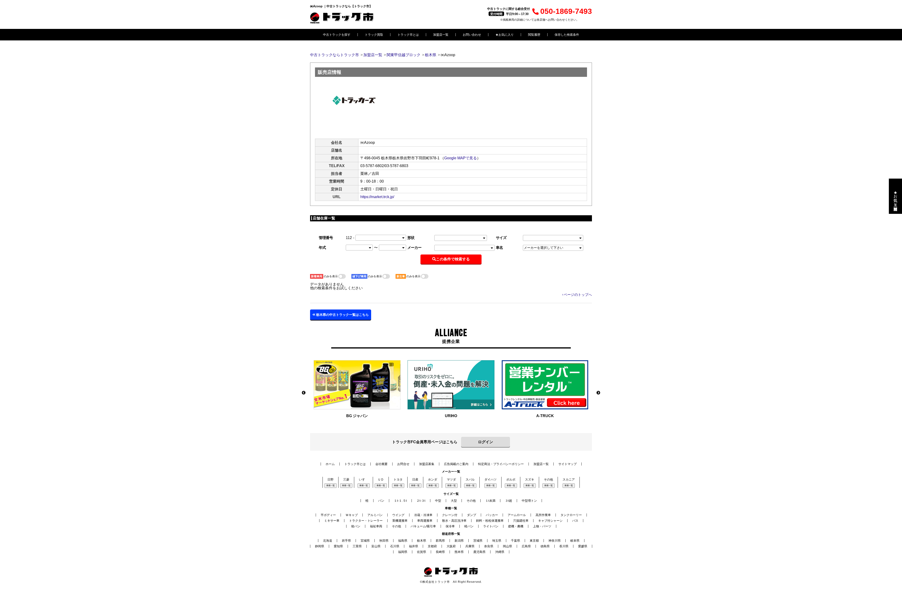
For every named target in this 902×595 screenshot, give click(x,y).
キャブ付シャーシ (550, 520)
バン (381, 500)
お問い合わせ (472, 34)
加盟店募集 (426, 464)
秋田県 (384, 540)
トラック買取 (374, 34)
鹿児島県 (479, 552)
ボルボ (510, 479)
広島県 (526, 546)
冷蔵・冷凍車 (423, 515)
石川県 (394, 546)
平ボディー (328, 515)
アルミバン (375, 515)
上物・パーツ (542, 526)
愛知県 (338, 546)
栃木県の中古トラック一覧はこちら (342, 315)
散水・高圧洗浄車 (454, 520)
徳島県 (545, 546)
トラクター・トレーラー (366, 520)
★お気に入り (504, 34)
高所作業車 (543, 515)
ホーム (330, 464)
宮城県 (365, 540)
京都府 (432, 546)
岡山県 (507, 546)
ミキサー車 (331, 520)
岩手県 (346, 540)
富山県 (376, 546)
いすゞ (363, 479)
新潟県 (459, 540)
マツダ (451, 479)
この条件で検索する (453, 259)
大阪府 (451, 546)
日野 (330, 479)
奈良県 (488, 546)
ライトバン (490, 526)
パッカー (492, 515)
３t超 (508, 500)
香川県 (563, 546)
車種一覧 (330, 485)
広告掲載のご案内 (456, 464)
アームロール (517, 515)
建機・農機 (515, 526)
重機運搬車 (400, 520)
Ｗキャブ (352, 515)
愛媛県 (582, 546)
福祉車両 (376, 526)
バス (575, 520)
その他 (548, 479)
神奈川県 (554, 540)
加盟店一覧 (440, 34)
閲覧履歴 (534, 34)
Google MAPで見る (460, 158)
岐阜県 (574, 540)
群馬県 (440, 540)
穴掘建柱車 (521, 520)
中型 (438, 500)
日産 (415, 479)
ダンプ (471, 515)
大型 (454, 500)
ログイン (485, 442)
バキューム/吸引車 (423, 526)
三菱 (346, 479)
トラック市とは (408, 34)
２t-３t (420, 500)
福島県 (402, 540)
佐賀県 (421, 552)
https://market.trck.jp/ (377, 197)
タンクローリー (571, 515)
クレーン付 (449, 515)
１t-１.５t (400, 500)
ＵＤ (381, 479)
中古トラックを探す (336, 34)
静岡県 (319, 546)
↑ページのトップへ (577, 295)
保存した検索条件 (567, 34)
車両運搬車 (424, 520)
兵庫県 (469, 546)
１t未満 (490, 500)
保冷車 (450, 526)
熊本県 (459, 552)
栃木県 (421, 540)
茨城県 (477, 540)
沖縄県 (499, 552)
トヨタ (398, 479)
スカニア (569, 479)
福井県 (413, 546)
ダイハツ (490, 479)
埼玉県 (496, 540)
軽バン (469, 526)
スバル (470, 479)
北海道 (327, 540)
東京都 (534, 540)
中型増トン (529, 500)
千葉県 (515, 540)
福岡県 (402, 552)
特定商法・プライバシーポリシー (501, 464)
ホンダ (432, 479)
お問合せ (403, 464)
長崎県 (440, 552)
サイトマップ (567, 464)
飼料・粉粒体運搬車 (490, 520)
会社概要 (381, 464)
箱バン (355, 526)
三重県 (357, 546)
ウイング (398, 515)
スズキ (529, 479)
